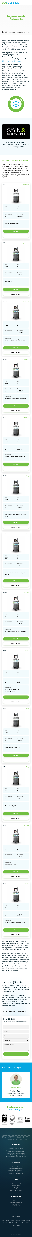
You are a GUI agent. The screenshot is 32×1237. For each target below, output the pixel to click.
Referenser (16, 1201)
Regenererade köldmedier (16, 1148)
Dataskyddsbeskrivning (16, 1190)
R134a (7, 1220)
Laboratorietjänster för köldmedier (16, 1153)
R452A (22, 1223)
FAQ (16, 1189)
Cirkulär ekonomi (16, 1184)
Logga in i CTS (16, 1206)
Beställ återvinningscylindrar (16, 1170)
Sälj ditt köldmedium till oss (16, 1172)
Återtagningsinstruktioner (16, 1168)
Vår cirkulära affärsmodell (16, 1167)
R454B (13, 1225)
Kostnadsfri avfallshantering (16, 1151)
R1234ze (17, 1223)
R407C (18, 1220)
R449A (28, 1220)
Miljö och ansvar (16, 1185)
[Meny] (29, 2)
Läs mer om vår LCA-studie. (11, 61)
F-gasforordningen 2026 (16, 1173)
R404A (12, 1220)
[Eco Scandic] (10, 2)
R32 (3, 1220)
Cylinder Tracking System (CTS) (16, 1155)
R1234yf (11, 1223)
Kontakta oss (16, 1204)
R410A (23, 1220)
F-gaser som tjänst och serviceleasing (16, 1156)
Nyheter (16, 1187)
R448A (5, 1223)
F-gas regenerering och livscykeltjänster (16, 1150)
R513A (27, 1223)
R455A (18, 1225)
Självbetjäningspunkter (16, 1202)
